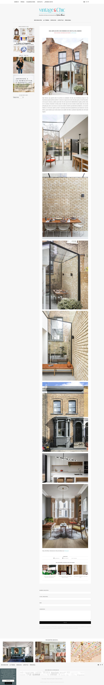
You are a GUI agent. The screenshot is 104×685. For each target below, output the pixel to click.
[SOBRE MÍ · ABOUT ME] (23, 73)
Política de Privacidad (51, 678)
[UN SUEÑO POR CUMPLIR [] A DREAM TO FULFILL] (86, 661)
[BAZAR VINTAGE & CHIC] (23, 53)
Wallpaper (66, 550)
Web (40, 602)
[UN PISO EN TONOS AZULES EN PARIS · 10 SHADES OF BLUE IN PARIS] (18, 661)
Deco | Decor (57, 32)
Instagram (74, 558)
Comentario (42, 609)
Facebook (57, 558)
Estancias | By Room (65, 32)
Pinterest (66, 558)
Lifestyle (25, 664)
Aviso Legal (44, 678)
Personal (32, 664)
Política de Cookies (58, 678)
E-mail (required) (43, 596)
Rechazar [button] (8, 683)
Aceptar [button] (8, 680)
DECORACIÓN (4, 664)
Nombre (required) (44, 590)
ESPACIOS (19, 664)
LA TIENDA (12, 664)
